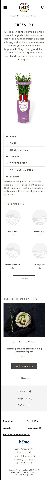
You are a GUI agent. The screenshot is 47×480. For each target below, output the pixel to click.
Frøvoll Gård (12, 231)
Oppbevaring (19, 163)
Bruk (13, 136)
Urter (27, 16)
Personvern (32, 428)
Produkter (20, 16)
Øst (40, 235)
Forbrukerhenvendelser (15, 434)
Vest (12, 235)
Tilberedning (19, 149)
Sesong (15, 176)
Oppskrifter (33, 421)
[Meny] (5, 7)
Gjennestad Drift (40, 231)
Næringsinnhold (21, 169)
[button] (22, 357)
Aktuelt (7, 428)
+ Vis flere (24, 279)
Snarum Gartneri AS (12, 264)
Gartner (13, 16)
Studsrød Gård (39, 264)
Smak (13, 143)
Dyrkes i (15, 156)
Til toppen (24, 378)
